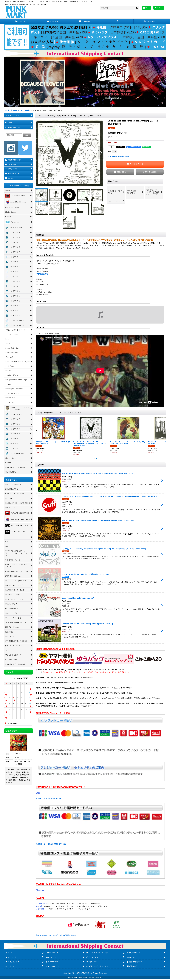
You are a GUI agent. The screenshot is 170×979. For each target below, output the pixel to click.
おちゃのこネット (81, 977)
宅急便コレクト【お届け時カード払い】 (50, 799)
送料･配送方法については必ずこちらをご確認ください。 (56, 935)
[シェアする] (111, 146)
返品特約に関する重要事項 (119, 156)
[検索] (137, 8)
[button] (117, 21)
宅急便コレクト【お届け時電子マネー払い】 (52, 844)
